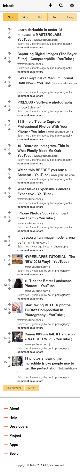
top (55, 17)
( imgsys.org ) (40, 242)
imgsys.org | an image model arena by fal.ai (46, 240)
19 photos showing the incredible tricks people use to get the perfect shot (49, 363)
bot (52, 44)
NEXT (32, 388)
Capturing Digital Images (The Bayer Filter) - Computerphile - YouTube (47, 56)
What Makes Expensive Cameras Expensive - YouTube (43, 191)
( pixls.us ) (34, 107)
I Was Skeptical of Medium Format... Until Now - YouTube (46, 80)
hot (40, 17)
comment (23, 47)
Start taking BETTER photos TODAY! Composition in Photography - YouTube (48, 309)
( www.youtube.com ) (45, 40)
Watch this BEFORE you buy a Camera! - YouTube (42, 172)
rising (70, 17)
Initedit (9, 5)
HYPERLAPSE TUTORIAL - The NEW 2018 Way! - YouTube (50, 259)
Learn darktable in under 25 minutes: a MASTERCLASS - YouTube (40, 34)
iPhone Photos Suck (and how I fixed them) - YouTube (42, 215)
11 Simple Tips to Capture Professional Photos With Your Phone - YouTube (42, 126)
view (25, 17)
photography (64, 44)
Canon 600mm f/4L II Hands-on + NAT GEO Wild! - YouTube (50, 336)
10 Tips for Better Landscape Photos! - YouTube (48, 283)
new (11, 17)
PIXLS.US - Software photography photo (45, 104)
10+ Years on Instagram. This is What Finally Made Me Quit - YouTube (43, 150)
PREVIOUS (13, 388)
